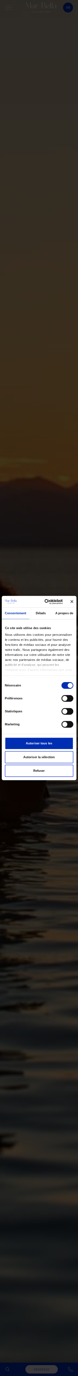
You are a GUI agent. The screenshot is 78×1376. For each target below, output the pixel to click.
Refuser (39, 770)
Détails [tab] (41, 613)
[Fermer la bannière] (71, 601)
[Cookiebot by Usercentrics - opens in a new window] (46, 601)
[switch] (67, 698)
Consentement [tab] (15, 613)
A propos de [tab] (64, 613)
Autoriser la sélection (39, 757)
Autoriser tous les (39, 743)
